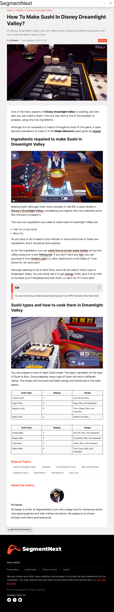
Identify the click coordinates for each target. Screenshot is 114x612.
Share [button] (103, 40)
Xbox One (73, 473)
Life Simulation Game (65, 467)
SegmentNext (16, 3)
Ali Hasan (14, 40)
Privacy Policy (13, 569)
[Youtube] (21, 600)
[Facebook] (15, 600)
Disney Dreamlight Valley (24, 467)
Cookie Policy (30, 569)
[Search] (104, 3)
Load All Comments (19, 529)
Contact (66, 569)
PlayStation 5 (58, 473)
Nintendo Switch (20, 473)
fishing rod (45, 254)
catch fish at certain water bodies (68, 250)
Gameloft (46, 467)
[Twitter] (10, 600)
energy (69, 273)
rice (81, 254)
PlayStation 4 (40, 473)
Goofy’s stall (38, 258)
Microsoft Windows (90, 467)
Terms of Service (49, 569)
